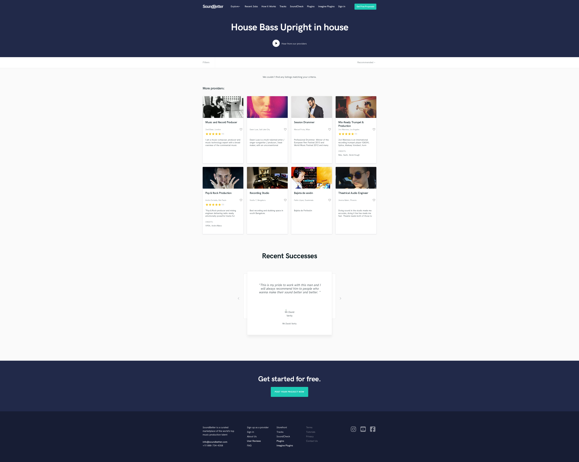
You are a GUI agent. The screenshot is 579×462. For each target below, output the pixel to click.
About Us (252, 436)
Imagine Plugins (326, 6)
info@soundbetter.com (215, 442)
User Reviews (254, 441)
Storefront (282, 427)
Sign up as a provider (258, 427)
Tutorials (310, 432)
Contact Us (312, 441)
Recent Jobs (251, 6)
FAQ (249, 445)
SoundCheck (296, 6)
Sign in (341, 6)
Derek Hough (354, 155)
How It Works (268, 6)
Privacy (310, 436)
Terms (309, 427)
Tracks (283, 6)
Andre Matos (217, 226)
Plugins (311, 6)
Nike (340, 155)
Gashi (345, 155)
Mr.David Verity (289, 323)
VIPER (207, 226)
